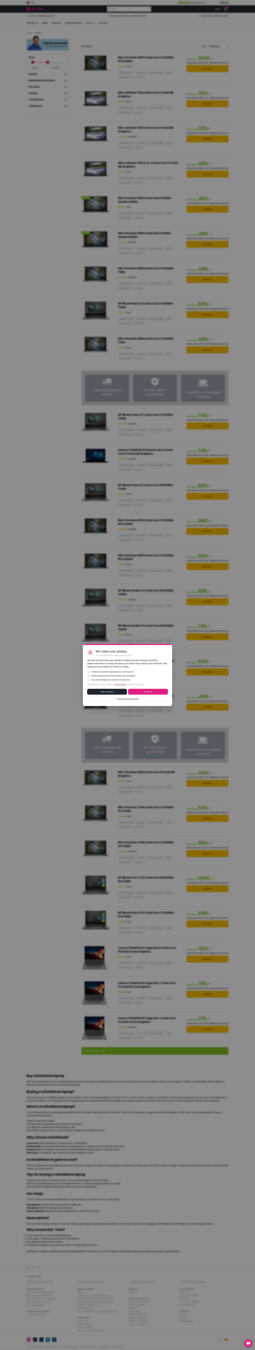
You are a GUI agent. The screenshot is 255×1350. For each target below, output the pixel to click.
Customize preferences (127, 699)
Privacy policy (120, 684)
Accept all (148, 692)
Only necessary (107, 692)
